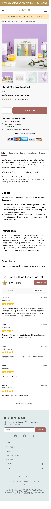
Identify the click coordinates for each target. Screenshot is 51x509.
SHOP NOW (38, 16)
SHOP (8, 443)
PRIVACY (27, 482)
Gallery (4, 153)
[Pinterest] (15, 435)
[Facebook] (24, 435)
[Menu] (5, 10)
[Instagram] (33, 435)
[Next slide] (43, 47)
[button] (45, 10)
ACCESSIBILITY (25, 484)
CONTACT (10, 468)
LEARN (9, 464)
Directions (43, 153)
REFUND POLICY (15, 482)
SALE (8, 451)
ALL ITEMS (10, 447)
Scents (22, 153)
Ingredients (32, 153)
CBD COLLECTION (13, 455)
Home (4, 21)
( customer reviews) (21, 99)
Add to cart (30, 110)
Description (13, 153)
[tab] (4, 152)
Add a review (41, 283)
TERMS (36, 482)
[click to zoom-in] (25, 47)
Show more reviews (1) (24, 404)
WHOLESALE (11, 459)
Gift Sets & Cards (13, 21)
